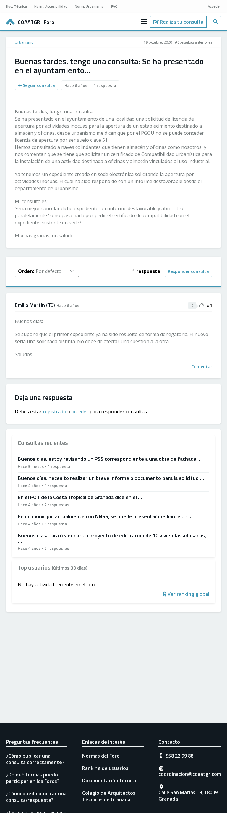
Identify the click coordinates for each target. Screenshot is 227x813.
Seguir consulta (38, 85)
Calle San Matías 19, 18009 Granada (188, 795)
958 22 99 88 (179, 756)
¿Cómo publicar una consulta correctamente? (35, 759)
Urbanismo (24, 42)
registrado (54, 411)
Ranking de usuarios (105, 768)
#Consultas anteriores (193, 42)
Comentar (201, 366)
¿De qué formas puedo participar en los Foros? (32, 777)
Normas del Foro (101, 756)
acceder (80, 411)
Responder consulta (188, 271)
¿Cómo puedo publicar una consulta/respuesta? (36, 796)
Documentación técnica (109, 780)
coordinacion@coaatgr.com (189, 774)
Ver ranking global (187, 594)
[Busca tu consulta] (215, 21)
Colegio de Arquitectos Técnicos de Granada (108, 796)
